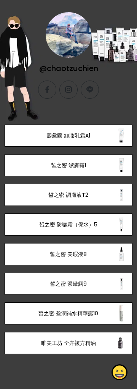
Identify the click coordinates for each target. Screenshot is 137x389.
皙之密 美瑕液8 (68, 254)
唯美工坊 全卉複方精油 (68, 343)
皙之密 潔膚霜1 (68, 165)
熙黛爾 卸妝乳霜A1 (68, 135)
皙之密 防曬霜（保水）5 (68, 224)
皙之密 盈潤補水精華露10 (68, 313)
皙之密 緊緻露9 (68, 284)
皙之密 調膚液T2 (68, 195)
